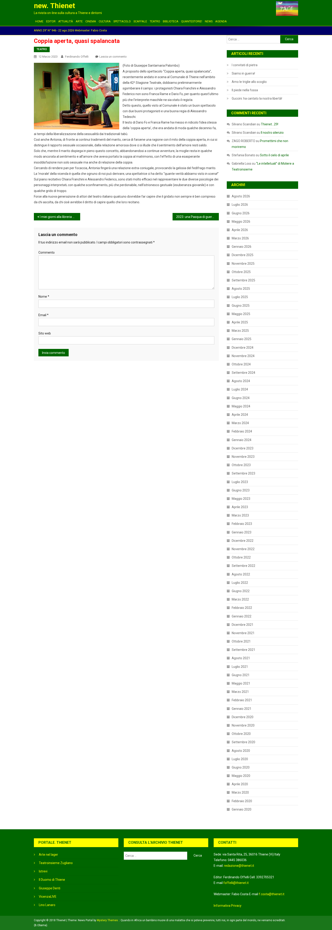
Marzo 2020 (240, 792)
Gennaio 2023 (241, 532)
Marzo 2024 (240, 423)
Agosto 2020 (241, 750)
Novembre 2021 (243, 633)
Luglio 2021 (240, 666)
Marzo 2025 (240, 330)
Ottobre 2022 (241, 557)
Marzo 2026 (240, 238)
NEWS (209, 21)
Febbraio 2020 (242, 801)
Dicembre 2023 (242, 448)
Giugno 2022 (241, 591)
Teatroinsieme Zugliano (56, 863)
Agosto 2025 (241, 288)
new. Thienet (54, 5)
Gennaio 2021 (241, 708)
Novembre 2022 (243, 549)
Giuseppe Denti (49, 888)
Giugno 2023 (241, 490)
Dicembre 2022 (242, 540)
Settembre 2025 (243, 280)
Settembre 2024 (243, 372)
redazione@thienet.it (239, 865)
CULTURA (105, 21)
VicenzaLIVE (47, 896)
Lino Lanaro (47, 905)
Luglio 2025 (240, 297)
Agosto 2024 (241, 381)
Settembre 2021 (243, 650)
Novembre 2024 (243, 356)
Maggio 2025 (241, 314)
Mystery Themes (107, 920)
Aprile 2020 (240, 784)
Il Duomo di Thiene (52, 879)
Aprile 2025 (240, 322)
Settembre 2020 (243, 742)
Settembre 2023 (243, 473)
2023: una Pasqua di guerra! (196, 217)
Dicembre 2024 (242, 347)
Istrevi (43, 871)
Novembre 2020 (243, 725)
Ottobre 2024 (241, 364)
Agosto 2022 (241, 574)
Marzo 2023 (240, 515)
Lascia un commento (113, 56)
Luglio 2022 (240, 582)
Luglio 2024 (240, 389)
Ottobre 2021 (241, 641)
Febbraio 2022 (242, 608)
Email (43, 315)
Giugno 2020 (241, 767)
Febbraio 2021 (242, 700)
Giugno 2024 (241, 398)
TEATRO (155, 21)
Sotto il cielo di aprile (274, 155)
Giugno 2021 (241, 675)
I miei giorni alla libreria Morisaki (60, 217)
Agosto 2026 (241, 196)
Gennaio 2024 (241, 440)
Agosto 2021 (241, 658)
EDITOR (51, 21)
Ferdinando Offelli (77, 56)
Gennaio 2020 (241, 809)
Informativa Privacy (227, 905)
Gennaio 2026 (241, 246)
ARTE (79, 21)
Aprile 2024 (240, 414)
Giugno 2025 (241, 305)
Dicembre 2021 (242, 624)
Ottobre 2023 (241, 465)
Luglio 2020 (240, 759)
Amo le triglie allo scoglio (249, 82)
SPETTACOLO (122, 21)
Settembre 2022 (243, 566)
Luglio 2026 (240, 204)
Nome (43, 296)
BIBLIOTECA (170, 21)
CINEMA (90, 21)
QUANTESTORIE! (191, 21)
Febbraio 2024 (242, 431)
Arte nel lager (48, 854)
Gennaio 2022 (241, 616)
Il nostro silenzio (272, 132)
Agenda (221, 21)
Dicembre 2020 (242, 717)
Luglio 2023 (240, 482)
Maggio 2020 (241, 776)
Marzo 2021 (240, 692)
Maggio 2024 (241, 406)
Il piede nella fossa (245, 90)
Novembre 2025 (243, 263)
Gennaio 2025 (241, 339)
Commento (46, 252)
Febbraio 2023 (242, 524)
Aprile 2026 (240, 230)
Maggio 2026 (241, 221)
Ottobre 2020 (241, 734)
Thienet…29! (269, 124)
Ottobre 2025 (241, 272)
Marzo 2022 (240, 599)
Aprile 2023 (240, 507)
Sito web (44, 333)
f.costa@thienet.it (271, 894)
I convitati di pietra (244, 65)
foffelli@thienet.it (236, 883)
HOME (39, 21)
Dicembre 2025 (242, 255)
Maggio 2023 (241, 498)
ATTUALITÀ (65, 21)
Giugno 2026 (241, 213)
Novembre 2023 (243, 456)
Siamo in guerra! (243, 73)
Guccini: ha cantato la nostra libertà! (257, 98)
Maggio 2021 (241, 683)
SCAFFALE (140, 21)
